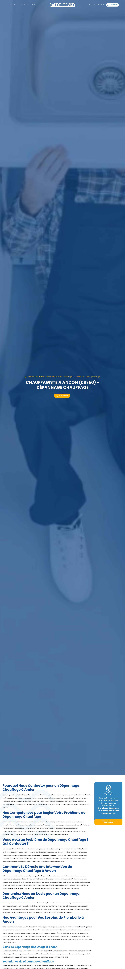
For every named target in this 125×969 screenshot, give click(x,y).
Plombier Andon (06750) (54, 377)
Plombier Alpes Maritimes (37, 377)
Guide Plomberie (99, 5)
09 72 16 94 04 (113, 5)
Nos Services (25, 5)
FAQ (90, 5)
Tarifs (34, 5)
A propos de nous (13, 5)
